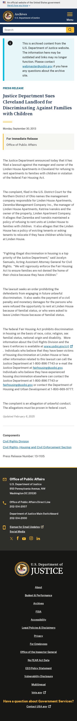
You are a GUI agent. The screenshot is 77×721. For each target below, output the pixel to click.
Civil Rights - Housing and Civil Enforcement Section (37, 447)
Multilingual (39, 684)
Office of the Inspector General (38, 652)
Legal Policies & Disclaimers (38, 627)
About (38, 587)
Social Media (17, 531)
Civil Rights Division (16, 441)
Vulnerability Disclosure (38, 676)
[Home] (21, 20)
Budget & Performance (38, 595)
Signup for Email (25, 527)
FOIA (38, 611)
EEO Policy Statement (38, 668)
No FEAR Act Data (38, 660)
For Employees (38, 644)
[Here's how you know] (38, 4)
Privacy (38, 636)
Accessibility (38, 619)
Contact (37, 706)
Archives (38, 603)
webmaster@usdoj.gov (37, 66)
